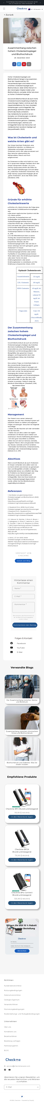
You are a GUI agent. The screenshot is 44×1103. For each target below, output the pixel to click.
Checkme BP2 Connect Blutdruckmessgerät (22, 894)
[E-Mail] (29, 64)
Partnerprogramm (11, 1046)
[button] (4, 8)
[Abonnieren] (37, 1087)
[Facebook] (14, 64)
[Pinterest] (24, 64)
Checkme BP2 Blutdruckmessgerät (22, 809)
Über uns (7, 1027)
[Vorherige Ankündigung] (4, 2)
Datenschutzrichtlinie (12, 995)
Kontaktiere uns (10, 1032)
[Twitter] (19, 64)
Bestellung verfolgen (12, 1041)
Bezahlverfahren (10, 1036)
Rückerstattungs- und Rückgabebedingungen (22, 1014)
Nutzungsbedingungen (13, 990)
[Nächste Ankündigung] (40, 2)
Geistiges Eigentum (12, 1000)
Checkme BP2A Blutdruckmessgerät (22, 850)
